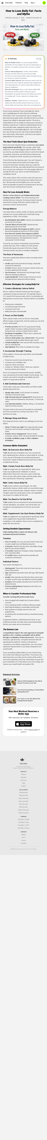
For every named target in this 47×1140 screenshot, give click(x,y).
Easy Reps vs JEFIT (23, 825)
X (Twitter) (23, 843)
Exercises (23, 780)
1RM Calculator (23, 792)
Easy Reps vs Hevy (23, 822)
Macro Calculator (23, 801)
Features (19, 3)
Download (23, 777)
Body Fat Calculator (23, 810)
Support (23, 786)
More (32, 3)
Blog (26, 3)
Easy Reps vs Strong (23, 828)
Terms (23, 837)
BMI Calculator (23, 807)
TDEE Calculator (23, 804)
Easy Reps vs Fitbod (23, 819)
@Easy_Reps (33, 730)
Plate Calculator (23, 795)
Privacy (23, 840)
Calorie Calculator (24, 798)
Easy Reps (9, 3)
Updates (23, 834)
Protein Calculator (24, 812)
